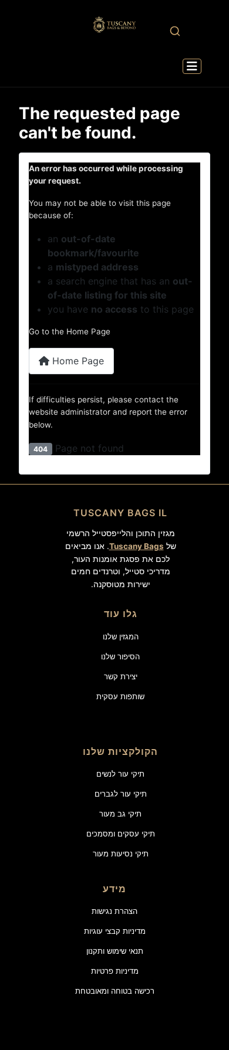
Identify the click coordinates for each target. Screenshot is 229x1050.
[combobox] (174, 31)
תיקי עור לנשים (120, 773)
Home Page (76, 361)
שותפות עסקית (120, 696)
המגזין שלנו (121, 636)
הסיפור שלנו (120, 656)
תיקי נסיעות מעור (121, 853)
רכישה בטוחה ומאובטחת (114, 990)
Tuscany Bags (136, 546)
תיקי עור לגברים (121, 793)
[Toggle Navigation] (192, 66)
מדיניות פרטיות (115, 971)
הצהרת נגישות (114, 911)
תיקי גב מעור (120, 813)
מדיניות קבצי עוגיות (115, 931)
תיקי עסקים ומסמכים (120, 833)
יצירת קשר (120, 676)
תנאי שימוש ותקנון (114, 951)
